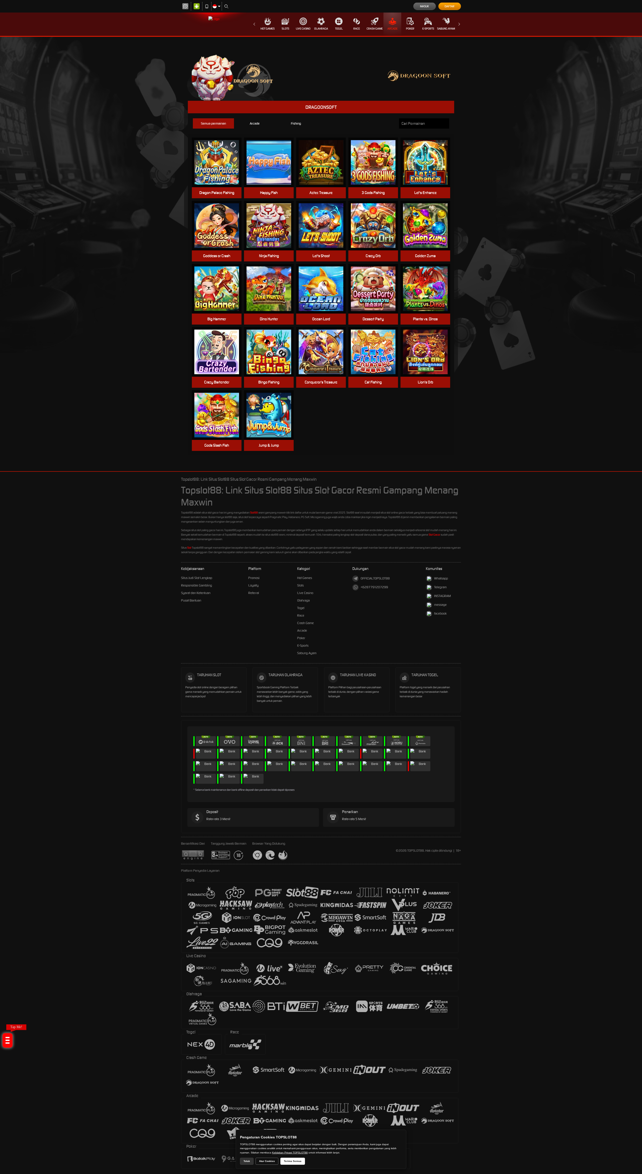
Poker (410, 28)
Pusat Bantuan (191, 600)
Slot (189, 547)
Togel (339, 28)
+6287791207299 (374, 587)
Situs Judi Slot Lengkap (196, 578)
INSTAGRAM (442, 596)
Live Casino (303, 28)
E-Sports (428, 28)
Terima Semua (292, 1161)
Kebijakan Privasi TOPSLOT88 (290, 1152)
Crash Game (375, 28)
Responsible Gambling (196, 585)
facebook (440, 613)
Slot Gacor (434, 534)
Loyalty (253, 585)
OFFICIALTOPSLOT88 (375, 578)
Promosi (254, 578)
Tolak (247, 1161)
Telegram (440, 587)
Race (356, 28)
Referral (253, 593)
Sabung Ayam (446, 28)
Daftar (449, 6)
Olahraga (321, 28)
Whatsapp (441, 578)
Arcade (392, 28)
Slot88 (254, 512)
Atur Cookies (267, 1161)
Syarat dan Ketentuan (195, 593)
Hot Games (268, 28)
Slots (285, 28)
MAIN (220, 162)
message (440, 605)
